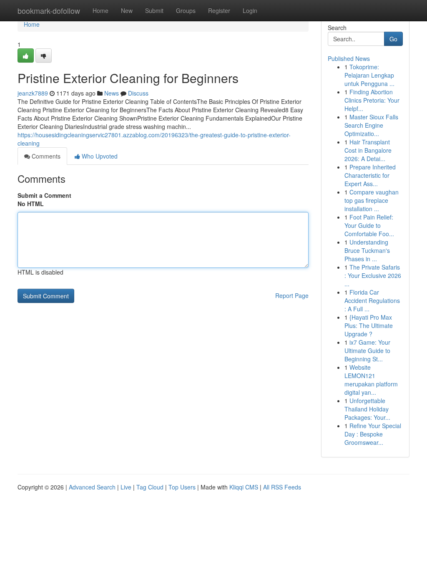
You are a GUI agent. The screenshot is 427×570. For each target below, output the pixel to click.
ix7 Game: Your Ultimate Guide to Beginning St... (367, 350)
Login (250, 10)
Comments (45, 156)
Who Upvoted (99, 156)
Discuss (138, 93)
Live (126, 487)
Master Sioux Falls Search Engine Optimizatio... (371, 125)
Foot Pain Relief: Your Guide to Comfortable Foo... (369, 225)
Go (393, 39)
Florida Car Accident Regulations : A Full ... (372, 300)
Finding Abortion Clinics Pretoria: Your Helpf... (371, 100)
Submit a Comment (44, 195)
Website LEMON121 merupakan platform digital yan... (371, 379)
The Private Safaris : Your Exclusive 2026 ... (372, 275)
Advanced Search (92, 487)
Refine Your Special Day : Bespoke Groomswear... (372, 433)
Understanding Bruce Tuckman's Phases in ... (367, 250)
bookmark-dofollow (49, 10)
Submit (154, 10)
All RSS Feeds (282, 487)
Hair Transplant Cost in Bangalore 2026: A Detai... (368, 150)
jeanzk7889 (33, 93)
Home (100, 10)
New (127, 10)
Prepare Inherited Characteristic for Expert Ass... (370, 175)
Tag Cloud (149, 487)
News (111, 93)
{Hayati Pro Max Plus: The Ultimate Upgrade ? (368, 325)
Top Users (182, 487)
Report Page (292, 295)
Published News (349, 58)
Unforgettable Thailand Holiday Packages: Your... (367, 408)
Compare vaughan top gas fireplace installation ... (371, 200)
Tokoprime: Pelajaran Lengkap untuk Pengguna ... (369, 75)
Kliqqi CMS (243, 487)
